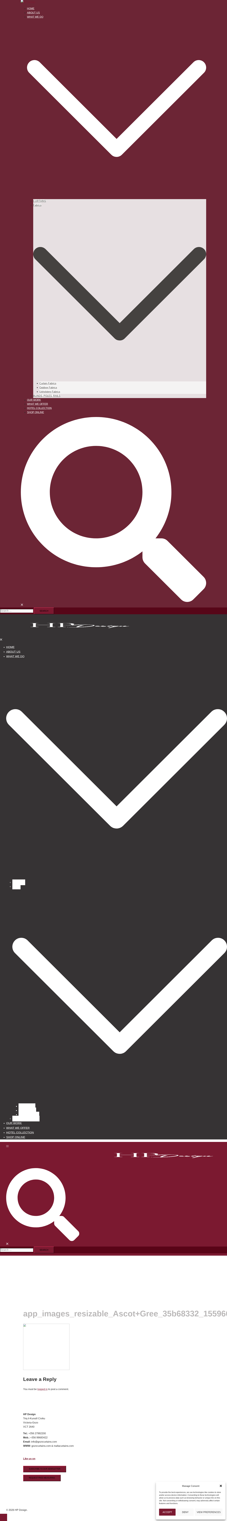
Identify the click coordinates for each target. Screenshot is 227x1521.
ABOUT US (33, 12)
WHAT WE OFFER (37, 404)
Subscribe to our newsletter (44, 1469)
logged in (42, 1389)
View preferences (209, 1512)
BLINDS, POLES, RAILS (46, 396)
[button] (220, 1485)
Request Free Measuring (42, 1478)
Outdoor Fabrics (48, 387)
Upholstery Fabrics (49, 391)
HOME (30, 8)
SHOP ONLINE (35, 412)
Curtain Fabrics (47, 383)
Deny (185, 1512)
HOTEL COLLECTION (39, 408)
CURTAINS (39, 201)
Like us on (29, 1458)
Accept (167, 1512)
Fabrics (37, 205)
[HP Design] (28, 2)
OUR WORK (34, 400)
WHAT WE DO (35, 17)
